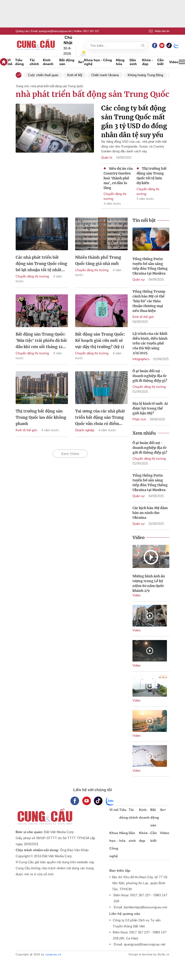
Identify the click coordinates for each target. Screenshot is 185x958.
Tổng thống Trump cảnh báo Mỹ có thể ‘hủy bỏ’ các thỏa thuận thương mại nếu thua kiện (148, 301)
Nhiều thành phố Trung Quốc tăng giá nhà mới (98, 260)
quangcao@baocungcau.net (55, 31)
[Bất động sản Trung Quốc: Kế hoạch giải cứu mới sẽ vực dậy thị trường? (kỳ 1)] (101, 311)
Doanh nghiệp (84, 430)
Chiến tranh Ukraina (105, 75)
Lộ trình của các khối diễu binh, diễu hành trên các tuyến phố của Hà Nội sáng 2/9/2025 (149, 343)
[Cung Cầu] (58, 813)
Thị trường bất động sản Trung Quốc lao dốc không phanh (41, 417)
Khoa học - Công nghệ (98, 62)
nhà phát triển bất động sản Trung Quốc (92, 94)
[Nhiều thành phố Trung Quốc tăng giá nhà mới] (101, 234)
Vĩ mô (10, 62)
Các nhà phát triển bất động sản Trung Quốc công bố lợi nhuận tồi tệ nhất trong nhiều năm (41, 264)
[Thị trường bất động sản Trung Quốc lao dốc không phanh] (42, 388)
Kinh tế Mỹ (74, 75)
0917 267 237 (91, 31)
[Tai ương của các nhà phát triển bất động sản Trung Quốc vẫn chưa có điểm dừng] (101, 388)
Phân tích (139, 419)
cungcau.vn (53, 954)
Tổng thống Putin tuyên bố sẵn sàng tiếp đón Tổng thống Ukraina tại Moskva (150, 266)
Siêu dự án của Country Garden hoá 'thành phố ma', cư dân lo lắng (118, 178)
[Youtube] (162, 45)
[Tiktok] (98, 801)
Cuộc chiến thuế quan (43, 75)
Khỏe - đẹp (147, 62)
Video (173, 62)
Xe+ (81, 62)
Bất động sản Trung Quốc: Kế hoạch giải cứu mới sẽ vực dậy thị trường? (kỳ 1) (100, 340)
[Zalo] (176, 45)
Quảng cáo (22, 31)
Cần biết (160, 62)
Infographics (141, 359)
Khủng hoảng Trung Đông (145, 75)
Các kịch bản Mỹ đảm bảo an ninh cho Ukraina (150, 513)
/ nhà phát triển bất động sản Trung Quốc (56, 86)
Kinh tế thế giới (26, 430)
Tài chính (34, 62)
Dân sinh (133, 62)
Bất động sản (66, 62)
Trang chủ (22, 86)
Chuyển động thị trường (115, 196)
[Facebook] (154, 45)
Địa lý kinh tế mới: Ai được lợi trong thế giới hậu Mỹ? (150, 408)
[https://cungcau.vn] (36, 45)
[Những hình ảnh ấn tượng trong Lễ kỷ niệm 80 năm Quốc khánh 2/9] (150, 557)
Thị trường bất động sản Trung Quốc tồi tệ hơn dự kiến (152, 175)
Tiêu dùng (19, 62)
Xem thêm (70, 453)
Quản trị (106, 157)
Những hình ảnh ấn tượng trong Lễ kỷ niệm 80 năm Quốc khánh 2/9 (148, 583)
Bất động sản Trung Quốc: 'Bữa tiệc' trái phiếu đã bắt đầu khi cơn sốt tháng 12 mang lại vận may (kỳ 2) (41, 341)
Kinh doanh (48, 62)
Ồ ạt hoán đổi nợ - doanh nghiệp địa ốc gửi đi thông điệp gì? (149, 376)
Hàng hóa (120, 62)
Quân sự (138, 279)
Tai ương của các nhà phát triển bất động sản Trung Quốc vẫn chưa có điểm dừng (100, 418)
